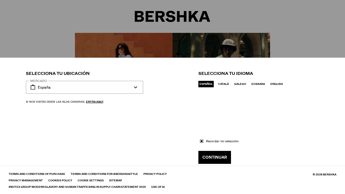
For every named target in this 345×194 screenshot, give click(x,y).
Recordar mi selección (222, 141)
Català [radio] (223, 84)
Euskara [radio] (258, 84)
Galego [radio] (240, 84)
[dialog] (172, 97)
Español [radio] (206, 84)
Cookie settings (91, 180)
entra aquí (94, 102)
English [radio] (276, 84)
